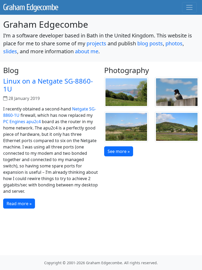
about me (86, 51)
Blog (11, 70)
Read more (19, 203)
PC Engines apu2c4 (22, 121)
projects (96, 43)
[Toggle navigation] (189, 7)
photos (174, 43)
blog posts (150, 43)
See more (119, 151)
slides (10, 51)
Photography (126, 70)
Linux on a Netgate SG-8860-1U (48, 84)
